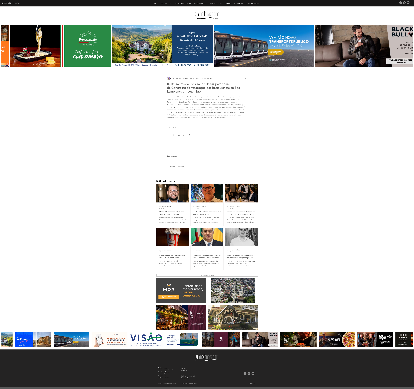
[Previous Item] (4, 45)
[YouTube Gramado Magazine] (408, 2)
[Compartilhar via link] (184, 135)
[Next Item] (409, 45)
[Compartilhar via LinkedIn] (179, 135)
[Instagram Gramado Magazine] (400, 2)
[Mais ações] (245, 78)
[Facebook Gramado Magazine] (404, 2)
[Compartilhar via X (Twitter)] (173, 135)
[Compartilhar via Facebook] (168, 135)
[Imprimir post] (189, 135)
